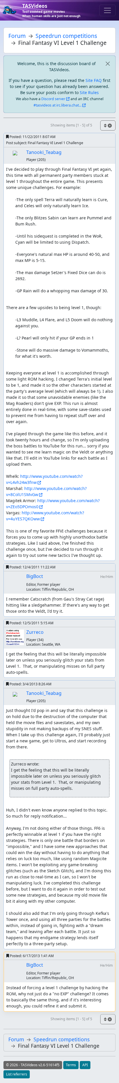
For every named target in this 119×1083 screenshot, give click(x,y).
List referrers (16, 1074)
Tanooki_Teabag (44, 152)
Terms (71, 1064)
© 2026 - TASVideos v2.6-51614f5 (33, 1064)
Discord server (53, 98)
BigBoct (34, 576)
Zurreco (35, 632)
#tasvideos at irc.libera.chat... (57, 105)
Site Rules (89, 92)
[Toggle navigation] (107, 10)
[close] (108, 63)
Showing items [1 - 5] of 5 (71, 125)
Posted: (32, 136)
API (85, 1064)
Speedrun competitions (66, 36)
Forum (17, 36)
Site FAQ (93, 80)
